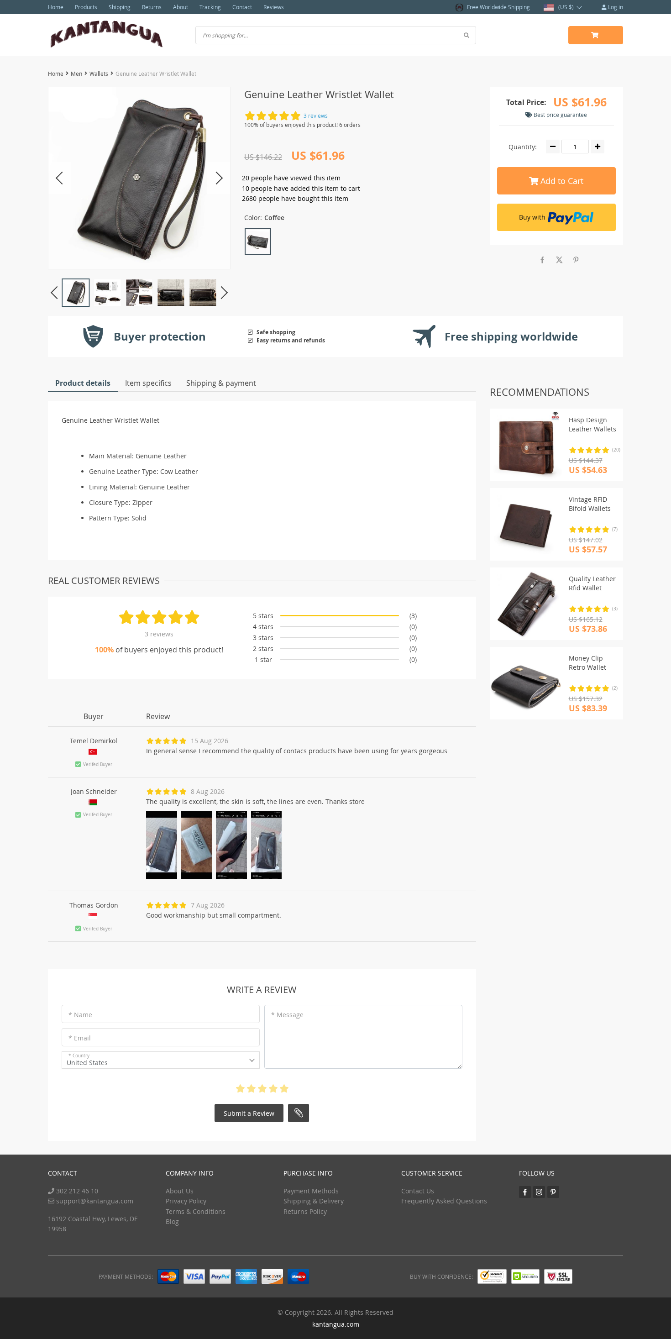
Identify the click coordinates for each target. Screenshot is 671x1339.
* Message (287, 1014)
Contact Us (417, 1191)
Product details (82, 383)
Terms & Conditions (195, 1211)
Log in (615, 7)
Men (76, 73)
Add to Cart (560, 180)
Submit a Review (249, 1113)
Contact (242, 7)
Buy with (532, 217)
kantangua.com (335, 1324)
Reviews (273, 7)
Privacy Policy (186, 1201)
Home (55, 7)
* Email (79, 1038)
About (180, 7)
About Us (180, 1191)
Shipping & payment (221, 383)
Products (86, 7)
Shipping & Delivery (313, 1201)
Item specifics (148, 383)
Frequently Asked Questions (444, 1201)
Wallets (98, 73)
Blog (172, 1221)
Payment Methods (311, 1191)
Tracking (210, 7)
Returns (152, 7)
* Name (80, 1014)
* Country (78, 1056)
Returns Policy (305, 1211)
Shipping (120, 7)
